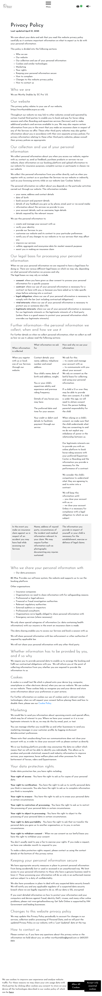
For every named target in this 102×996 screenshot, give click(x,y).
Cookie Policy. (45, 703)
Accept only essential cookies (92, 986)
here (11, 992)
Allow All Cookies (76, 986)
